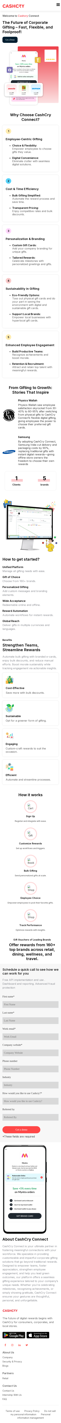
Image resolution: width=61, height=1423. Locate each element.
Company (7, 1357)
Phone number (9, 1061)
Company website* (12, 1045)
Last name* (8, 1012)
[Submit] (58, 5)
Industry (6, 1077)
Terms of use (13, 1411)
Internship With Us (12, 1395)
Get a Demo (10, 40)
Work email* (9, 1028)
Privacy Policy (32, 1411)
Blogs (5, 1365)
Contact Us (8, 1390)
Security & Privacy (12, 1361)
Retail (5, 1378)
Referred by (8, 1109)
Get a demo (21, 1129)
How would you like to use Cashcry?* (22, 1093)
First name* (8, 996)
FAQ (4, 1399)
